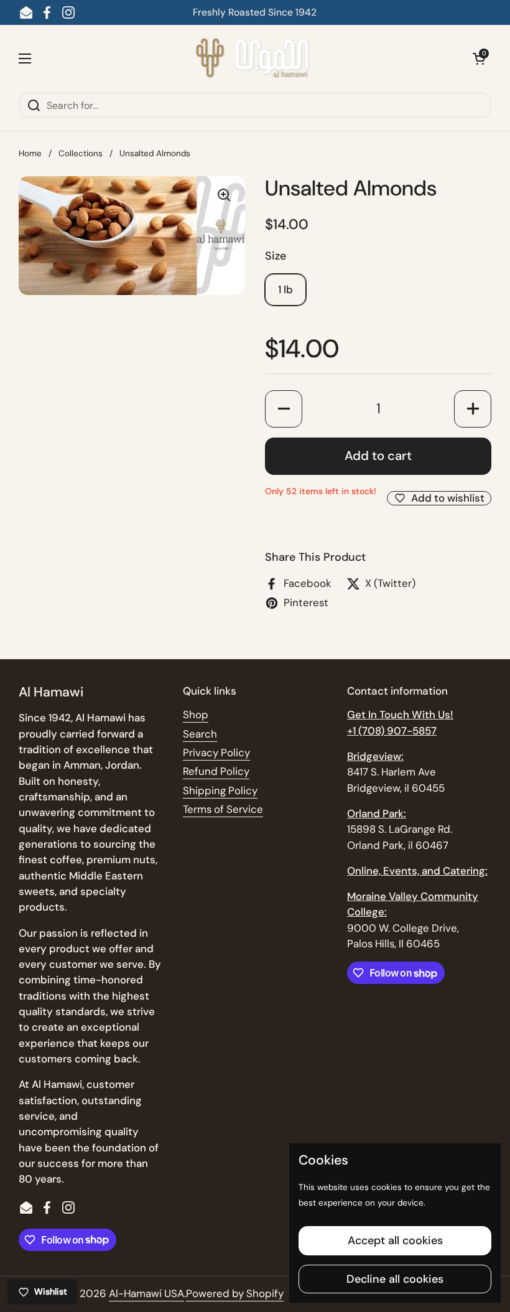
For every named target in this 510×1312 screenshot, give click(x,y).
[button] (478, 58)
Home (30, 153)
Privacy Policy (216, 752)
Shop (195, 714)
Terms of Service (223, 809)
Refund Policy (216, 771)
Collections (80, 153)
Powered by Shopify (235, 1293)
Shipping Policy (220, 790)
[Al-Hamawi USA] (252, 58)
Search (200, 734)
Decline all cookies (394, 1279)
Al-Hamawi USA (146, 1293)
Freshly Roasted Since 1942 (255, 12)
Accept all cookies (395, 1240)
